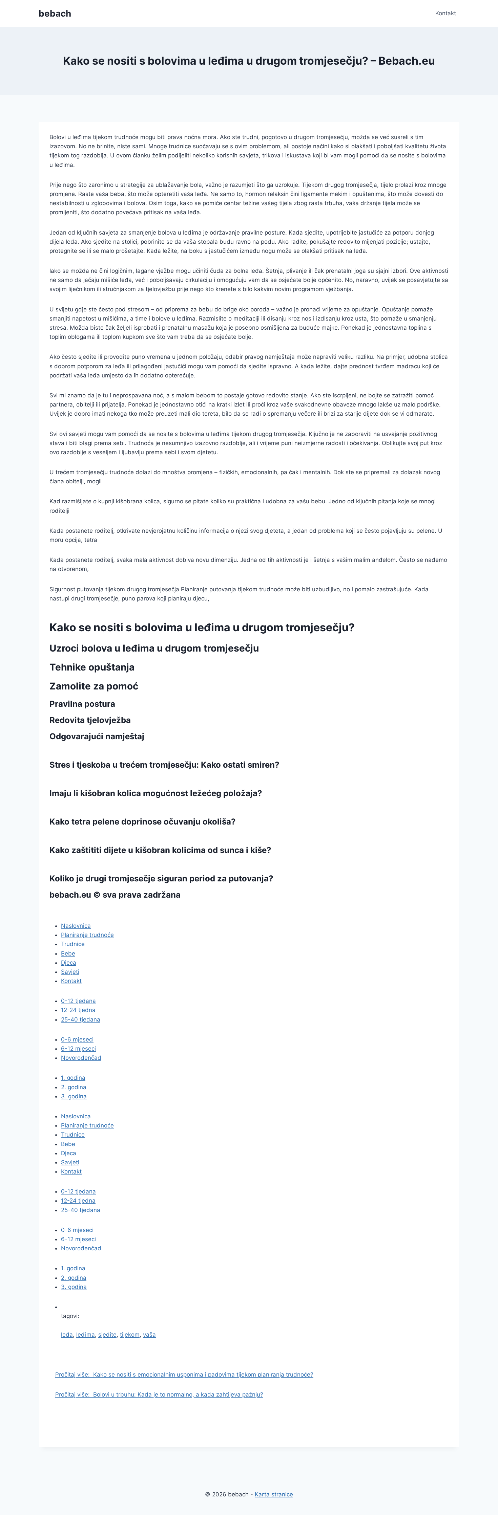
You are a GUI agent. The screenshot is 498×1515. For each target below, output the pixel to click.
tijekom (130, 1334)
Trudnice (73, 944)
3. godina (74, 1096)
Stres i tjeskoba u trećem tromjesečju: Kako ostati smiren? (164, 765)
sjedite (107, 1334)
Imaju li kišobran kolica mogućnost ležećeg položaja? (155, 793)
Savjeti (70, 971)
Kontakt (445, 13)
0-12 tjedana (78, 1000)
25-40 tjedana (80, 1019)
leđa (67, 1334)
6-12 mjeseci (78, 1048)
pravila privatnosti (85, 911)
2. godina (73, 1087)
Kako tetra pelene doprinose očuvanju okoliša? (142, 822)
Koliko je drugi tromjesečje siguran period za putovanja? (161, 878)
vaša (149, 1334)
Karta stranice (274, 1494)
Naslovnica (76, 925)
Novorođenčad (81, 1057)
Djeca (68, 962)
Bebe (68, 953)
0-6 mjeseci (77, 1039)
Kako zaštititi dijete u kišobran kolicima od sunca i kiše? (160, 850)
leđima (85, 1334)
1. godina (73, 1077)
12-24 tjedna (78, 1010)
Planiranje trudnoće (87, 934)
